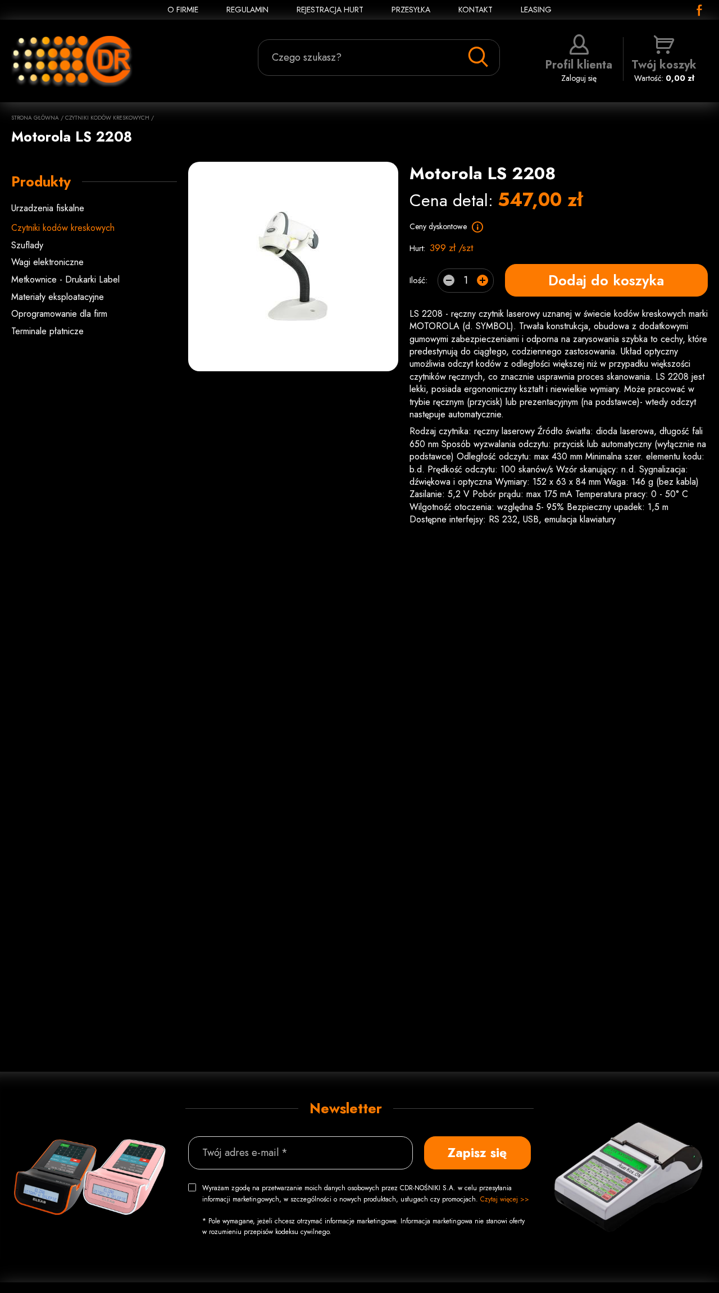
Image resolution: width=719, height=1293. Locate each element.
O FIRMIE (182, 9)
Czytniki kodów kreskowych (107, 117)
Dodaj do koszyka (606, 280)
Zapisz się (477, 1152)
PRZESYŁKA (411, 9)
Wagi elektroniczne (47, 262)
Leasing (536, 9)
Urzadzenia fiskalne (47, 208)
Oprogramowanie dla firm (59, 313)
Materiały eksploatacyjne (57, 296)
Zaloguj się (578, 70)
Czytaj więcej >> (504, 1199)
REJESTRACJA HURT (330, 9)
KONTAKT (475, 9)
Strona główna (35, 117)
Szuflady (27, 245)
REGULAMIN (247, 9)
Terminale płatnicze (47, 331)
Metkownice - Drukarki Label (65, 279)
